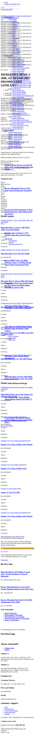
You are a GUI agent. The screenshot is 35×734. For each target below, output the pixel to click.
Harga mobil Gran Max (19, 113)
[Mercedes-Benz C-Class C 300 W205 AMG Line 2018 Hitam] (17, 222)
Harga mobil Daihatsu (15, 102)
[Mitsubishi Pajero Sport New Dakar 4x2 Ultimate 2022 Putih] (17, 389)
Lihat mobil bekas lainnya (9, 21)
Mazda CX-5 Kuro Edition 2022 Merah (16, 444)
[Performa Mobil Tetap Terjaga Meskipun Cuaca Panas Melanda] (13, 302)
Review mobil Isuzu (15, 146)
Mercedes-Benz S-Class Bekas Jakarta (12, 536)
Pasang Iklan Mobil (7, 9)
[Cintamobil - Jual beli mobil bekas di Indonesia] (8, 14)
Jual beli (11, 242)
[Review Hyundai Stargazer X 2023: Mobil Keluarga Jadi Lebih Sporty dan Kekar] (13, 206)
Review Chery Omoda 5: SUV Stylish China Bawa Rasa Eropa (18, 234)
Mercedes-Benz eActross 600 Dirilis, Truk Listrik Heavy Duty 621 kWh (19, 378)
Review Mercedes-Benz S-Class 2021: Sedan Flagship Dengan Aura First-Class (17, 588)
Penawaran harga (10, 712)
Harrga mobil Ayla (18, 106)
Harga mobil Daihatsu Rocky (21, 115)
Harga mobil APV (18, 127)
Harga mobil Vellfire (18, 69)
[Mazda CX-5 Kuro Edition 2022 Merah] (14, 441)
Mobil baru (12, 340)
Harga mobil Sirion (18, 111)
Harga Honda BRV (18, 97)
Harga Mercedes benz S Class (21, 87)
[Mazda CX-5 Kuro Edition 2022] (12, 417)
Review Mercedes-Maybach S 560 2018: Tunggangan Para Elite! (16, 601)
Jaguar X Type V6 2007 (10, 492)
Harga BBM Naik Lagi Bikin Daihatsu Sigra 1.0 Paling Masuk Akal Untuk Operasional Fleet (18, 262)
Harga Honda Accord (19, 94)
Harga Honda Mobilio (19, 92)
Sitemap (7, 714)
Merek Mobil (13, 19)
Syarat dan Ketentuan (11, 710)
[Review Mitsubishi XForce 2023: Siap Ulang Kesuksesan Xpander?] (13, 184)
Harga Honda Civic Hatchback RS (23, 95)
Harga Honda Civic (18, 90)
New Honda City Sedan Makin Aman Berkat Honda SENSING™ (18, 398)
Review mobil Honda (15, 134)
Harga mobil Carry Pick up (20, 120)
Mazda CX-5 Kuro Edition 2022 (14, 421)
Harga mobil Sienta (18, 71)
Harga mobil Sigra (18, 104)
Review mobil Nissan (15, 137)
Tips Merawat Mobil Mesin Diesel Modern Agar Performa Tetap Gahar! (18, 328)
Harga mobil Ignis (18, 123)
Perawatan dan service (15, 244)
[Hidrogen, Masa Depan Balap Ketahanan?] (13, 352)
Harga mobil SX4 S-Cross (20, 125)
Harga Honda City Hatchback (21, 99)
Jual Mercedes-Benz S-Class (9, 379)
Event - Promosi (13, 336)
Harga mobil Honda (15, 89)
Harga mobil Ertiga (18, 118)
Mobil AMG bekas (11, 613)
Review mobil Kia (14, 141)
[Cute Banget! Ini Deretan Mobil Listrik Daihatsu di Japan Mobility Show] (13, 414)
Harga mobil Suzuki (15, 116)
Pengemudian (13, 240)
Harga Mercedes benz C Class (21, 85)
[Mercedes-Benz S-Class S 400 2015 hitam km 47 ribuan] (17, 275)
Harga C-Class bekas (12, 620)
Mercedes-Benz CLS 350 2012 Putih (15, 254)
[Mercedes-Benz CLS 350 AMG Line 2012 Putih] (16, 327)
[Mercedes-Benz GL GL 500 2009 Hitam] (14, 355)
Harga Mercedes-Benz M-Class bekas (17, 618)
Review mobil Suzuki (15, 139)
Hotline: (12, 4)
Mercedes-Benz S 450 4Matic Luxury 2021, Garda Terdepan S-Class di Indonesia (15, 574)
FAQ (6, 2)
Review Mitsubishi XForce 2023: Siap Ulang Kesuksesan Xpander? (18, 189)
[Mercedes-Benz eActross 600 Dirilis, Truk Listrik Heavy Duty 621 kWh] (13, 373)
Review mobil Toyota (15, 132)
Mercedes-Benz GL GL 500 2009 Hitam (16, 359)
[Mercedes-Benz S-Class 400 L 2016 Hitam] (15, 303)
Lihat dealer (4, 560)
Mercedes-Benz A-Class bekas (14, 617)
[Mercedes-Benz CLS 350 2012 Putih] (13, 250)
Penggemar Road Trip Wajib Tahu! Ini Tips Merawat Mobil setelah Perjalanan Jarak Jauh (19, 285)
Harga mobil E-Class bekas (14, 615)
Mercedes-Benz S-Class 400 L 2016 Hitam (17, 307)
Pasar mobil (12, 338)
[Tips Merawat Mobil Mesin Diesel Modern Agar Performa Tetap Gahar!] (13, 323)
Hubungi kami (9, 709)
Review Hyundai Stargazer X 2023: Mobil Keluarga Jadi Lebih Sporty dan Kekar (19, 212)
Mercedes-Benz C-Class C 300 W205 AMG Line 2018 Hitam (15, 229)
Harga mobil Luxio (18, 108)
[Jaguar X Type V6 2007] (9, 488)
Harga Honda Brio (18, 101)
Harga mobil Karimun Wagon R (22, 122)
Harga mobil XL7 (17, 129)
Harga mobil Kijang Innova (20, 68)
